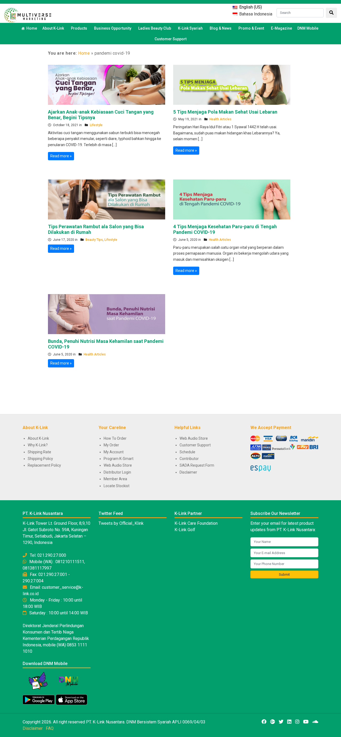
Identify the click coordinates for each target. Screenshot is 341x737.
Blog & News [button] (221, 28)
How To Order (115, 438)
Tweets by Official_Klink (121, 523)
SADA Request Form (197, 465)
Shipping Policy (40, 458)
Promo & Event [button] (251, 28)
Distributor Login (117, 472)
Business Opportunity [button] (112, 28)
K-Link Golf (184, 529)
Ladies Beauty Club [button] (154, 28)
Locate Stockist (116, 486)
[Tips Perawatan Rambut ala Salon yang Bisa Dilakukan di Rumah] (106, 199)
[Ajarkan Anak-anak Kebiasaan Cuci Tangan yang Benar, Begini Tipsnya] (106, 84)
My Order (111, 445)
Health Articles (220, 119)
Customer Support (170, 39)
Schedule (187, 452)
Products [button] (79, 28)
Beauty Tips (94, 240)
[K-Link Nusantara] (27, 14)
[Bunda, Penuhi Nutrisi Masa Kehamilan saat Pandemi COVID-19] (106, 313)
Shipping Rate (39, 452)
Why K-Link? (38, 445)
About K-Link (38, 438)
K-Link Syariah (190, 28)
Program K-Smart (118, 458)
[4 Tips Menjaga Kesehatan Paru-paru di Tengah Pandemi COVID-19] (231, 199)
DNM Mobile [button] (307, 28)
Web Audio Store (118, 465)
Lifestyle (96, 125)
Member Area (115, 479)
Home (31, 28)
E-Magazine (281, 28)
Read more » (61, 156)
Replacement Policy (44, 465)
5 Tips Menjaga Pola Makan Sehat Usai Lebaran (225, 112)
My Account (114, 452)
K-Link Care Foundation (196, 523)
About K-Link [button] (53, 28)
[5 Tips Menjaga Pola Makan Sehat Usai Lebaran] (231, 84)
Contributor (189, 458)
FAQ (50, 728)
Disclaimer (188, 472)
